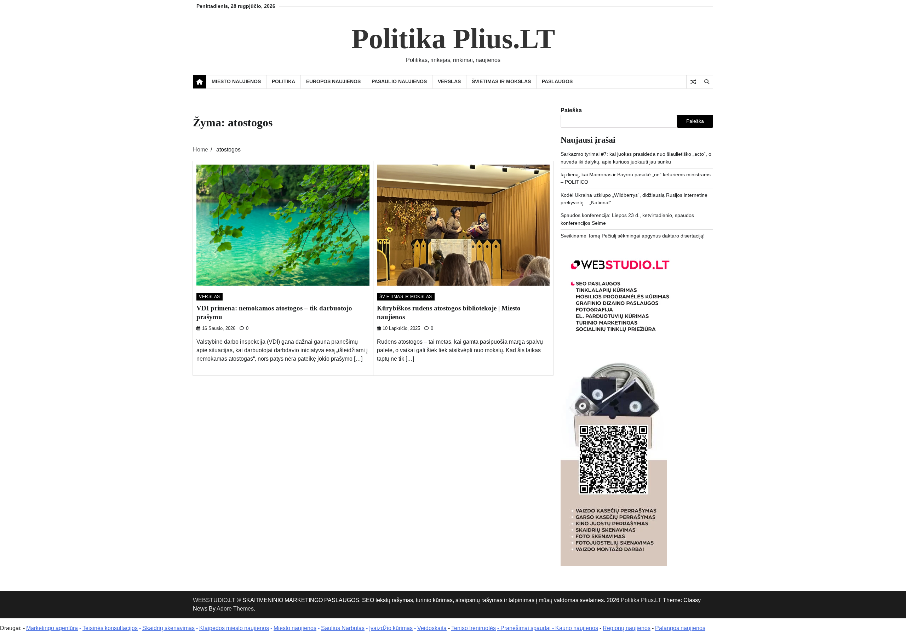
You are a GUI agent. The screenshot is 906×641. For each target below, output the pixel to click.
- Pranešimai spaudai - (526, 628)
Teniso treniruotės (473, 628)
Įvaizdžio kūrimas (391, 628)
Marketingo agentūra (52, 628)
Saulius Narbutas (343, 628)
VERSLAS (449, 81)
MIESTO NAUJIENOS (236, 81)
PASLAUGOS (557, 81)
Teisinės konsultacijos (110, 628)
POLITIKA (283, 81)
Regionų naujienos (626, 628)
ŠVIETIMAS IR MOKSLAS (501, 81)
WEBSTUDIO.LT (214, 600)
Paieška (571, 110)
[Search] (706, 81)
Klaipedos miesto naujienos (234, 628)
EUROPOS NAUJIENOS (333, 81)
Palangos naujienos (680, 628)
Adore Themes (235, 609)
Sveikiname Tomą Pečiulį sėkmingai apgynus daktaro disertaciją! (633, 236)
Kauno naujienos (576, 628)
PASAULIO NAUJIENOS (399, 81)
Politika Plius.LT (453, 38)
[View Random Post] (693, 81)
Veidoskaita (432, 628)
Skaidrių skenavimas (168, 628)
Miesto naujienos (295, 628)
